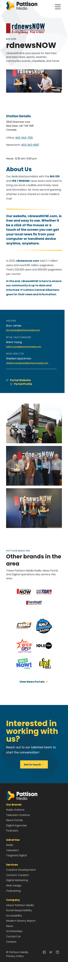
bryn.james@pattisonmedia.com (23, 330)
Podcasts (12, 830)
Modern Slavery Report (21, 920)
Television (12, 850)
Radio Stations (15, 809)
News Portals (14, 820)
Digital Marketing (17, 880)
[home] (21, 6)
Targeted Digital (16, 855)
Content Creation (17, 875)
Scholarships (14, 931)
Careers (11, 941)
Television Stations (18, 815)
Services (12, 864)
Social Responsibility (19, 910)
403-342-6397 (30, 145)
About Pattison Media (20, 905)
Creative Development (21, 870)
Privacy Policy (15, 956)
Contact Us (13, 936)
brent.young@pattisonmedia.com (23, 346)
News (9, 926)
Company (13, 900)
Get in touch (34, 764)
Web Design (13, 885)
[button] (21, 795)
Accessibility (14, 915)
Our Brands (13, 804)
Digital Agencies (16, 825)
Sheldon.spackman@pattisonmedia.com (27, 363)
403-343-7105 (24, 137)
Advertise (13, 840)
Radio (9, 845)
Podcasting (13, 891)
